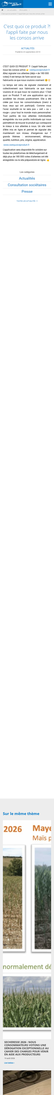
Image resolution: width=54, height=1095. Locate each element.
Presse (27, 191)
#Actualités (23, 10)
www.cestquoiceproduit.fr (16, 145)
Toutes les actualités (26, 201)
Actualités (27, 178)
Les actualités (12, 10)
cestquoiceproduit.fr (40, 70)
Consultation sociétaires (27, 185)
